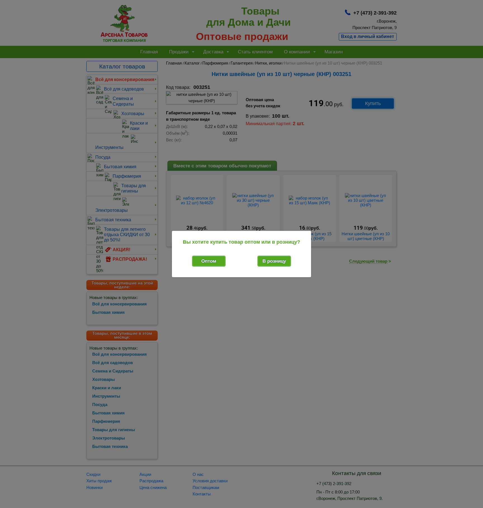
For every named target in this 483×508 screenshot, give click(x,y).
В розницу (274, 261)
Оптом (208, 261)
